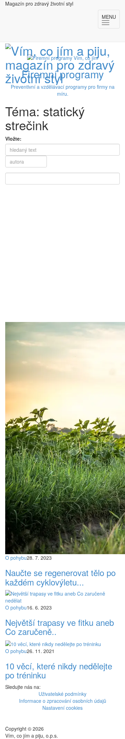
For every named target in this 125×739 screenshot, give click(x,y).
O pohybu (16, 557)
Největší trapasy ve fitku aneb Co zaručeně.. (59, 626)
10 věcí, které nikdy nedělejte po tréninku (58, 670)
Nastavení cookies (62, 707)
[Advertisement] (62, 256)
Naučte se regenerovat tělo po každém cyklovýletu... (60, 577)
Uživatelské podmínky (62, 693)
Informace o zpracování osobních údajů (62, 700)
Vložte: (13, 138)
